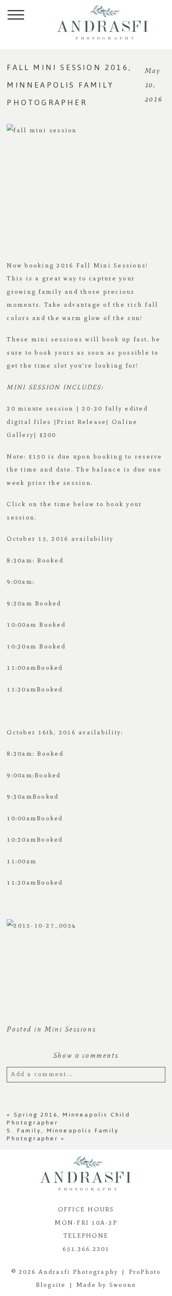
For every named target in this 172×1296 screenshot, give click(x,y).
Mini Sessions (70, 1029)
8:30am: (22, 560)
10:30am (22, 646)
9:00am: (21, 581)
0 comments (86, 1055)
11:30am (22, 689)
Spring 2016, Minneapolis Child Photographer (68, 1118)
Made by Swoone (106, 1284)
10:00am (22, 624)
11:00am (22, 667)
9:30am (20, 603)
